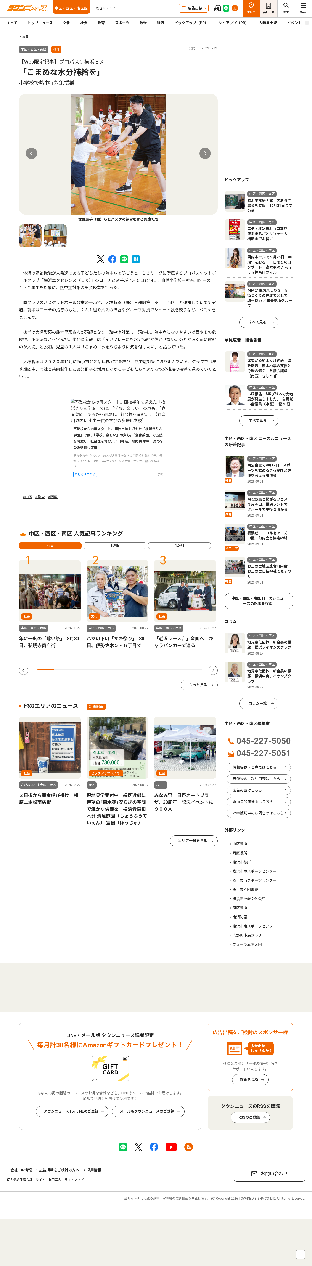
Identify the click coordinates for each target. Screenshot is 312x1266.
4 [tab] (95, 669)
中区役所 (240, 844)
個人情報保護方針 (19, 1180)
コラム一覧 (258, 703)
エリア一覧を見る (192, 841)
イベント (294, 23)
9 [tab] (177, 669)
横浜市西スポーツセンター (254, 880)
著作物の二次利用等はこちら (256, 779)
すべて (12, 23)
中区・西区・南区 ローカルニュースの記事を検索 (258, 601)
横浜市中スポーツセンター (254, 871)
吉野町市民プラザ (247, 935)
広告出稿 (195, 8)
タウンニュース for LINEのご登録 (71, 1111)
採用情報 (94, 1170)
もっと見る (198, 685)
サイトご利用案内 (48, 1180)
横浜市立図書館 (245, 890)
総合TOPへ (104, 8)
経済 (160, 23)
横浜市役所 (242, 862)
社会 (83, 23)
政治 (143, 23)
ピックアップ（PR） (191, 23)
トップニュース (40, 23)
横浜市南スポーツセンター (254, 926)
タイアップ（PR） (233, 23)
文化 (66, 23)
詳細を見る (249, 1079)
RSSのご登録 (249, 1117)
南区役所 (240, 908)
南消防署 (240, 917)
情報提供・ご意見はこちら (255, 767)
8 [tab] (161, 669)
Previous (31, 153)
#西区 (53, 497)
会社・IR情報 (21, 1170)
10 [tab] (194, 669)
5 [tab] (111, 669)
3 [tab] (78, 669)
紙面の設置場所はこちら (253, 802)
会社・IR (268, 12)
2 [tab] (62, 669)
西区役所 (240, 853)
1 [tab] (45, 669)
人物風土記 (268, 23)
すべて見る (258, 322)
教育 (101, 23)
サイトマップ (74, 1180)
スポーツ (122, 23)
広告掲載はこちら (247, 790)
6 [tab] (128, 669)
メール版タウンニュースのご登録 (147, 1111)
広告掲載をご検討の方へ (59, 1170)
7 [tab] (144, 669)
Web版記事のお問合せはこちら (258, 813)
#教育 (40, 497)
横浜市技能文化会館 (249, 899)
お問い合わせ (274, 1173)
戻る (25, 36)
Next (205, 153)
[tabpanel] (118, 158)
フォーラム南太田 (247, 944)
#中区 (27, 497)
